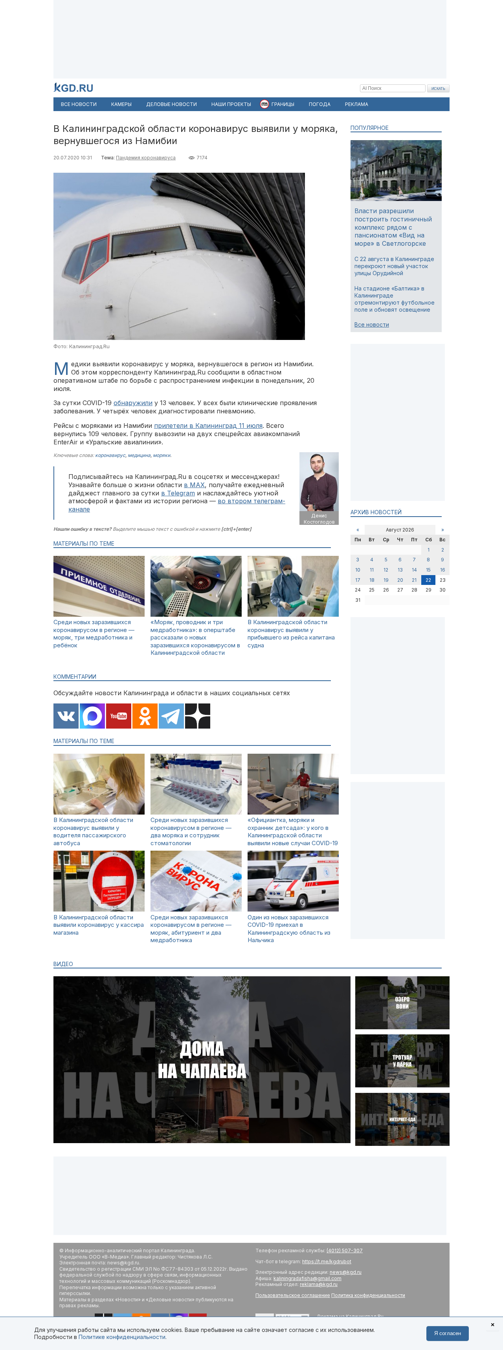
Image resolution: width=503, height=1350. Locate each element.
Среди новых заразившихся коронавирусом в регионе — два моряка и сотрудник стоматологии (191, 831)
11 (372, 570)
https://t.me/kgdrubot (326, 1261)
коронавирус (110, 455)
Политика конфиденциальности (368, 1295)
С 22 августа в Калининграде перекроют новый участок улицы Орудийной (394, 266)
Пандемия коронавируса (146, 158)
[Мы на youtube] (118, 716)
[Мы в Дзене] (197, 716)
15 (428, 570)
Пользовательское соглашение (292, 1295)
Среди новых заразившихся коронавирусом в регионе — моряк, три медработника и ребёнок (93, 633)
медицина (139, 455)
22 (428, 580)
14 (414, 570)
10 (357, 570)
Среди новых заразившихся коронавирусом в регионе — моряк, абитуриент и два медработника (191, 928)
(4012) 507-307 (345, 1250)
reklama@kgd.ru (319, 1284)
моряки (161, 455)
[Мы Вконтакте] (66, 716)
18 (371, 580)
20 (400, 580)
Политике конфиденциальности (122, 1337)
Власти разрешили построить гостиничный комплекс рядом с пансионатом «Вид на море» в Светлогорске (393, 227)
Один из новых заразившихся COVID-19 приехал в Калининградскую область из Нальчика (289, 928)
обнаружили (133, 403)
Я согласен (447, 1333)
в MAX (194, 485)
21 (414, 580)
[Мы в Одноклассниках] (145, 716)
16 (442, 570)
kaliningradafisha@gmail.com (307, 1278)
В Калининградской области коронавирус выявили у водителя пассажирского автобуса (93, 831)
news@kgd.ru (346, 1272)
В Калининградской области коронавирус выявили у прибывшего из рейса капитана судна (291, 633)
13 (400, 570)
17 (357, 580)
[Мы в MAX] (92, 716)
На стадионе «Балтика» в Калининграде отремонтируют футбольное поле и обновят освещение (394, 299)
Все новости (371, 324)
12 (386, 570)
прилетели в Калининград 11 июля (208, 425)
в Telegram (178, 493)
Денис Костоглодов (319, 519)
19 (386, 580)
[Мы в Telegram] (171, 716)
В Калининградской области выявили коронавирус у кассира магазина (98, 924)
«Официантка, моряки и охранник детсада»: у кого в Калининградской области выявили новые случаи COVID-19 (293, 831)
